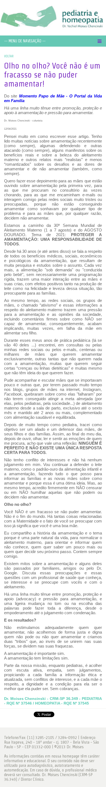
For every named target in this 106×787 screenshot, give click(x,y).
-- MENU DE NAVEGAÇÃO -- (25, 41)
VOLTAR (9, 56)
